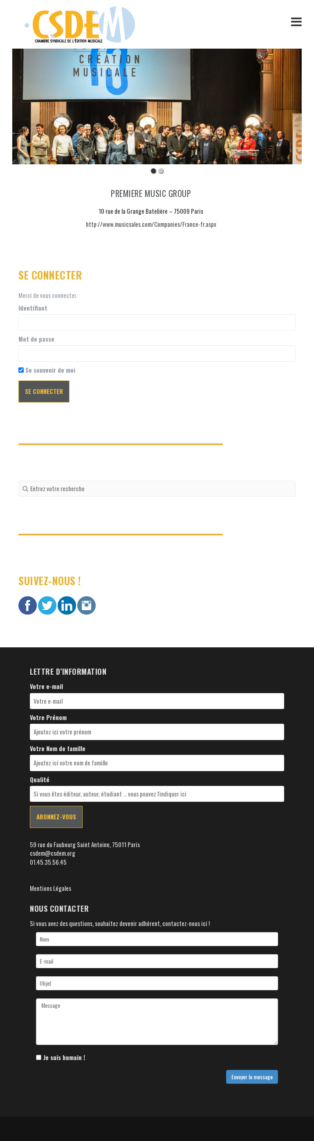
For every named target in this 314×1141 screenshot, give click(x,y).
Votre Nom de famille (57, 748)
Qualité (39, 779)
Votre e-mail (46, 686)
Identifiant (32, 308)
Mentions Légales (50, 888)
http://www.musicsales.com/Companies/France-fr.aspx (151, 223)
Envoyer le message (252, 1076)
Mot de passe (36, 339)
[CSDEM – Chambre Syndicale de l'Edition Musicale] (80, 23)
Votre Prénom (48, 717)
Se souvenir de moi (49, 370)
